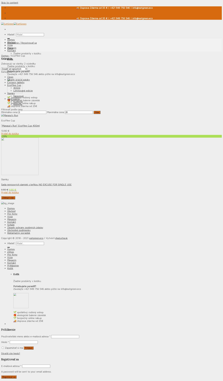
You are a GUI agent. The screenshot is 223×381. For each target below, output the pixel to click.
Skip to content (9, 2)
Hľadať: (11, 34)
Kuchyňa (18, 101)
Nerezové (18, 96)
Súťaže (11, 224)
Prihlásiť (28, 348)
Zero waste (13, 98)
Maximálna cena (55, 112)
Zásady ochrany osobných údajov (25, 227)
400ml (16, 87)
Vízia (10, 45)
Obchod (11, 42)
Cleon (10, 77)
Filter (97, 112)
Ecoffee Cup (14, 85)
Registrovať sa (8, 377)
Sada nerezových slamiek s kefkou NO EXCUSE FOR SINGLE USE (36, 184)
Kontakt (11, 50)
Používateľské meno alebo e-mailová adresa (25, 336)
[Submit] (8, 247)
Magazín (11, 47)
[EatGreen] (13, 23)
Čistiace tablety (16, 82)
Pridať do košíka (10, 133)
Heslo (5, 342)
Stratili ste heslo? (10, 353)
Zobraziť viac (8, 198)
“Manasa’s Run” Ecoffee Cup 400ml (20, 125)
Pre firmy (12, 213)
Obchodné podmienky (19, 230)
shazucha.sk (61, 238)
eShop (10, 252)
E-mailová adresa (11, 366)
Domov (11, 39)
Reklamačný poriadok (18, 233)
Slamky (11, 93)
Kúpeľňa (17, 104)
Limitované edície (23, 90)
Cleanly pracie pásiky (18, 79)
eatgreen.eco (36, 238)
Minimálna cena (9, 112)
